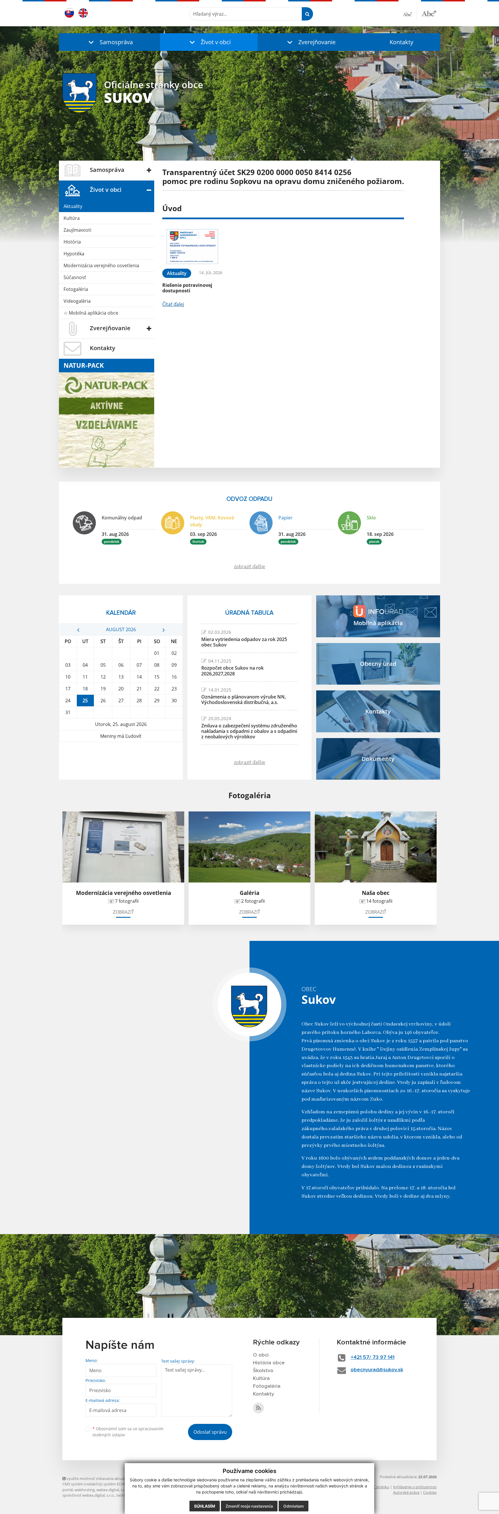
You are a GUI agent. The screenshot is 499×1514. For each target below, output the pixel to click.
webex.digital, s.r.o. (112, 1489)
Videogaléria (77, 301)
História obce (269, 1363)
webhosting (85, 1489)
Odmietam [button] (293, 1506)
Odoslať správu (210, 1432)
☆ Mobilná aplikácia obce (91, 313)
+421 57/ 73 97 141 (372, 1357)
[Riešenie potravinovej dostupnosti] (192, 246)
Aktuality (73, 206)
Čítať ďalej (173, 304)
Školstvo (263, 1370)
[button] (109, 42)
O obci (261, 1355)
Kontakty (401, 42)
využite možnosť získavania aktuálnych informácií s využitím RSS (121, 1478)
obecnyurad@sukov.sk (377, 1369)
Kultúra (72, 218)
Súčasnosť (75, 277)
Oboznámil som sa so (127, 1431)
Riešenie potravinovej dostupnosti (187, 288)
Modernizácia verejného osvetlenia (101, 265)
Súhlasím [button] (204, 1506)
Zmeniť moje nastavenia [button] (249, 1506)
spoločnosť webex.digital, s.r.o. (88, 1495)
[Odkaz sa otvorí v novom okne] (258, 1407)
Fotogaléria (76, 289)
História (72, 242)
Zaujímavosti (77, 230)
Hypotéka (74, 253)
